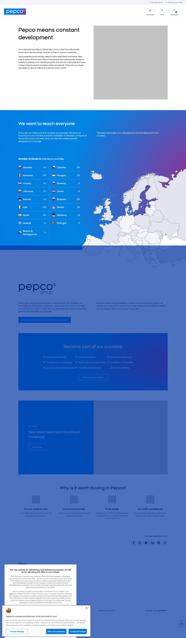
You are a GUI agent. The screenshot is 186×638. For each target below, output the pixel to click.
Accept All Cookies (77, 631)
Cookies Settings (17, 631)
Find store (150, 14)
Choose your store (175, 2)
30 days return (156, 2)
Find (162, 14)
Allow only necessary (56, 631)
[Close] (86, 607)
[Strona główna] (15, 11)
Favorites (174, 13)
